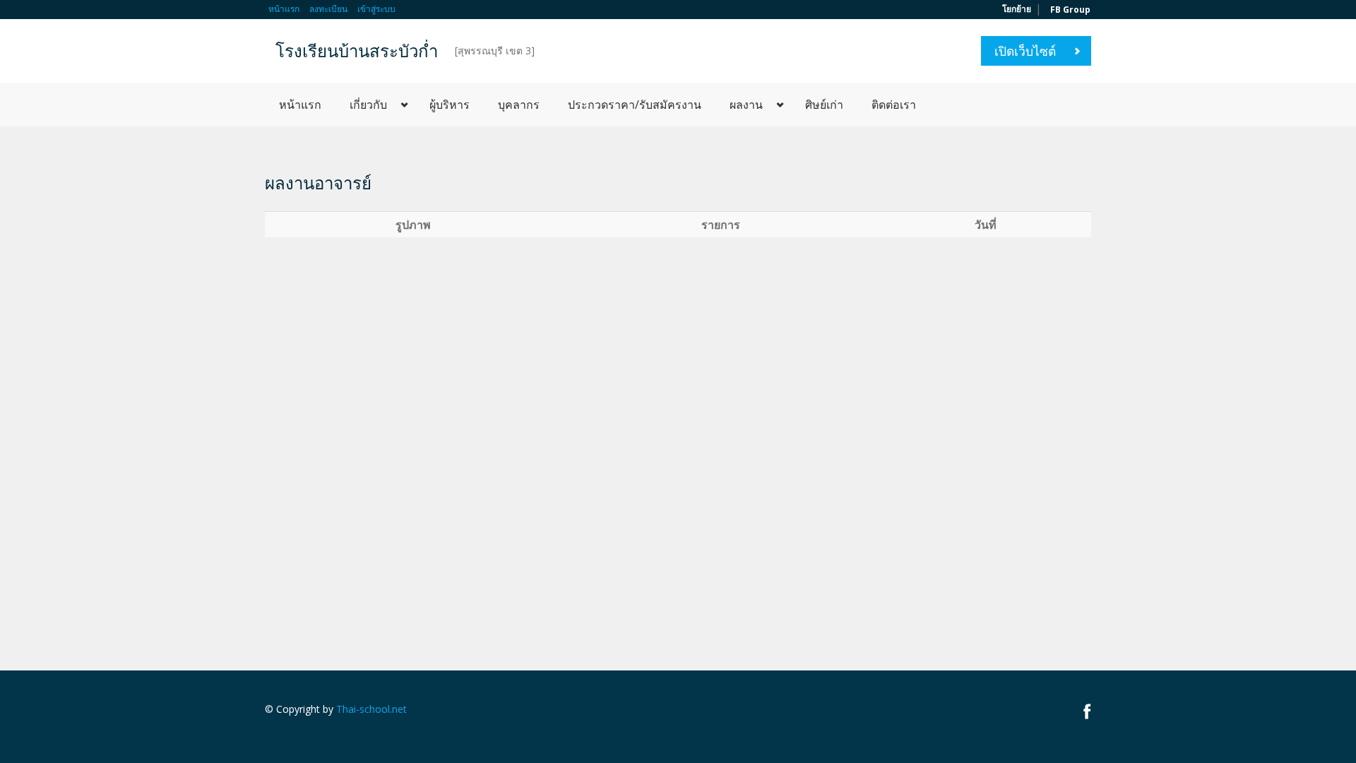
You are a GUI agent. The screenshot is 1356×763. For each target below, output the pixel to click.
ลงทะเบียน (328, 9)
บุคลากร (519, 104)
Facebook (1087, 711)
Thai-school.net (371, 709)
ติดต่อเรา (894, 104)
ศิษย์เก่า (824, 104)
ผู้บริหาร (449, 104)
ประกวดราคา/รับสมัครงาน (634, 104)
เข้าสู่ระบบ (376, 9)
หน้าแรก (283, 9)
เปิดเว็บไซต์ (1025, 50)
